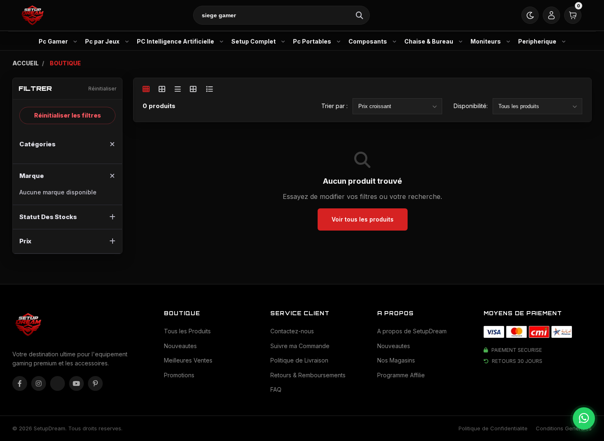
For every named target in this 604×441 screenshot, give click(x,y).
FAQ (275, 389)
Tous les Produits (187, 331)
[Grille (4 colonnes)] (162, 88)
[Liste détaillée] (209, 88)
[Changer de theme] (530, 15)
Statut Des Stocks (48, 217)
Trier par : (334, 105)
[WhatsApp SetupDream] (584, 418)
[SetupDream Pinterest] (95, 383)
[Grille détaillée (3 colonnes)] (193, 88)
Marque (31, 176)
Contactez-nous (292, 331)
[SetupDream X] (57, 383)
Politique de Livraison (299, 360)
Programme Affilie (401, 375)
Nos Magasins (396, 360)
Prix (25, 241)
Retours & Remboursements (308, 375)
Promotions (179, 375)
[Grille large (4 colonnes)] (146, 88)
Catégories (37, 144)
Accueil (25, 63)
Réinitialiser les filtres (67, 115)
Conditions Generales (564, 428)
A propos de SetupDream (412, 331)
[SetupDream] (32, 15)
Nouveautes (180, 345)
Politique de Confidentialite (493, 428)
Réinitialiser (102, 88)
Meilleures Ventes (188, 360)
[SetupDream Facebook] (19, 383)
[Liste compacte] (178, 88)
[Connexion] (551, 15)
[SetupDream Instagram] (38, 383)
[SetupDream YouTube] (76, 383)
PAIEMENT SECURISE (516, 350)
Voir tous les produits (363, 219)
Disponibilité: (471, 105)
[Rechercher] (359, 15)
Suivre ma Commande (300, 345)
